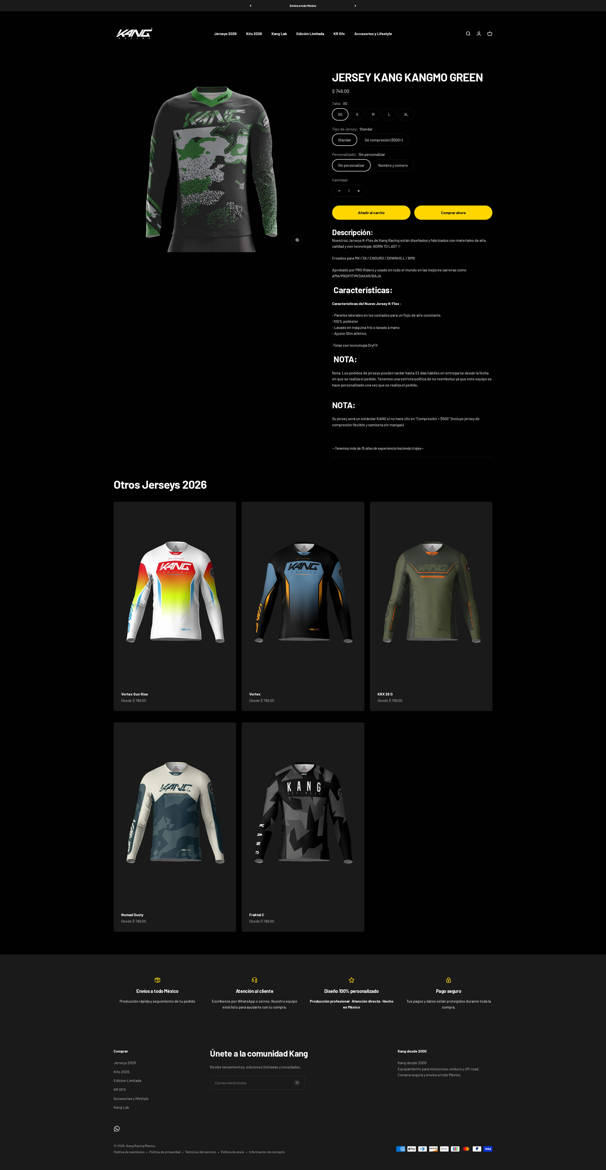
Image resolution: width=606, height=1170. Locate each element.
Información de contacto (267, 1152)
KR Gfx (339, 33)
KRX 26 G (385, 694)
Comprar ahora (453, 212)
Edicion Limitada (127, 1080)
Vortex (255, 694)
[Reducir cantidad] (339, 191)
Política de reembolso (129, 1152)
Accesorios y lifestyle (131, 1098)
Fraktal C (256, 914)
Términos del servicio (200, 1152)
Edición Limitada (310, 33)
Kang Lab (279, 33)
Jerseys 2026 (225, 33)
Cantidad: (340, 180)
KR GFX (120, 1089)
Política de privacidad (164, 1152)
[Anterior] (250, 5)
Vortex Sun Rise (134, 694)
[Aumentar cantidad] (358, 191)
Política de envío (232, 1152)
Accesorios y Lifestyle (373, 33)
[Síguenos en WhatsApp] (117, 1128)
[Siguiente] (355, 5)
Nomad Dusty (132, 914)
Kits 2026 (254, 33)
